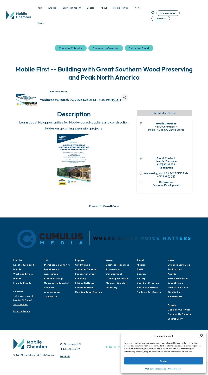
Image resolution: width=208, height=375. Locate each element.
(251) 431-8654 (166, 164)
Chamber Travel (84, 287)
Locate (17, 260)
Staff (140, 269)
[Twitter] (114, 347)
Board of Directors (148, 282)
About (140, 260)
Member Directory (117, 282)
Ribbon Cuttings (53, 278)
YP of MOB (50, 296)
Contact (18, 291)
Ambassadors (52, 292)
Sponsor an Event (85, 273)
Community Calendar (106, 48)
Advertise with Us (178, 287)
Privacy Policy (174, 369)
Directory (161, 18)
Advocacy (80, 278)
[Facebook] (107, 347)
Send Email (166, 167)
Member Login (168, 13)
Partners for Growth (149, 292)
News (171, 260)
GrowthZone (111, 206)
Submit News (175, 282)
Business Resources (117, 264)
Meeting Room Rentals (88, 292)
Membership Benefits (57, 264)
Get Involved (82, 264)
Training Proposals (117, 278)
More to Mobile (22, 282)
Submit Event (175, 318)
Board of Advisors (147, 287)
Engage (79, 260)
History (141, 278)
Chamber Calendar (70, 48)
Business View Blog (179, 264)
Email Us (65, 356)
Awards (172, 273)
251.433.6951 (20, 304)
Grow (109, 260)
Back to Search (58, 91)
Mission (141, 264)
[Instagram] (119, 347)
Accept (164, 360)
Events (172, 305)
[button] (201, 336)
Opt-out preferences (155, 369)
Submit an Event (139, 48)
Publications (175, 269)
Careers (142, 273)
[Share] (124, 97)
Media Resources (178, 278)
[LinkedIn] (110, 347)
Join (46, 260)
